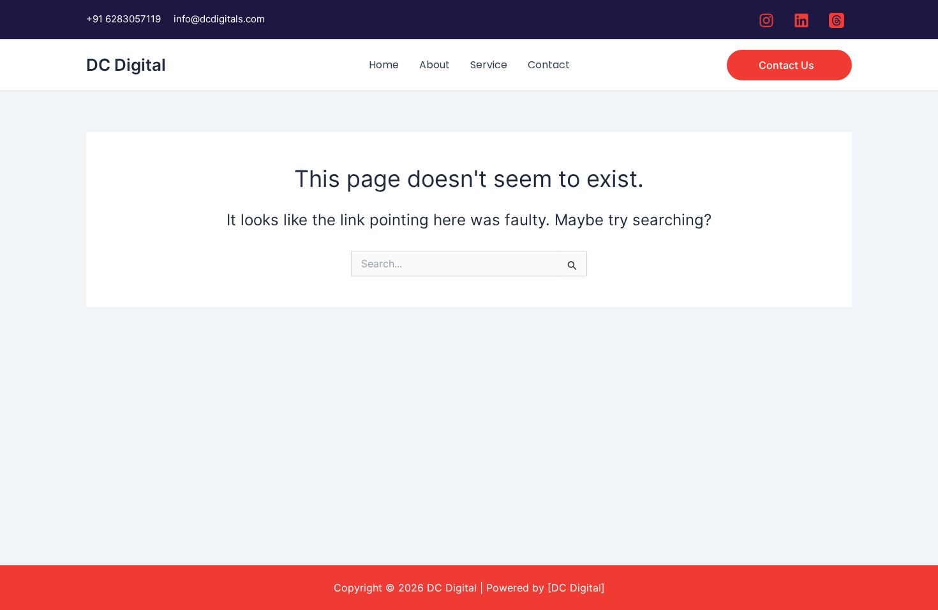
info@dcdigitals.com (219, 19)
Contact (549, 64)
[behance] (838, 20)
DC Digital (126, 65)
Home (384, 64)
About (434, 64)
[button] (789, 65)
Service (488, 64)
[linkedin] (803, 20)
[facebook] (768, 20)
